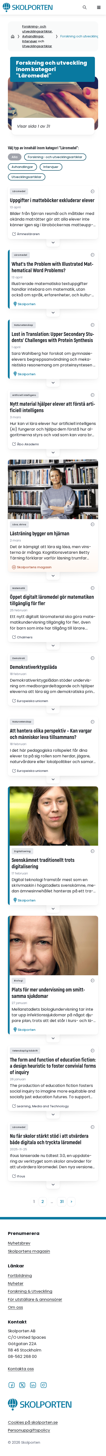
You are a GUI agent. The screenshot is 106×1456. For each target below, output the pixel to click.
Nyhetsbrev (19, 1243)
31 (62, 1201)
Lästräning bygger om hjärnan (39, 534)
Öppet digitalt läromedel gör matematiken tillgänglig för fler (52, 600)
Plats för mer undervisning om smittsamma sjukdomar (48, 993)
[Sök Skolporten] (85, 7)
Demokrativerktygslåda (33, 667)
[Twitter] (22, 1385)
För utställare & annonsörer (35, 1299)
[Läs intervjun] (53, 816)
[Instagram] (43, 1385)
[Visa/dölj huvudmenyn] (99, 7)
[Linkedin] (32, 1385)
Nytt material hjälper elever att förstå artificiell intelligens (52, 407)
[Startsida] (13, 36)
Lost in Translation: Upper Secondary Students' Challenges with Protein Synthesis (53, 337)
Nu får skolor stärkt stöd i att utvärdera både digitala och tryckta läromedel (49, 1139)
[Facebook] (11, 1385)
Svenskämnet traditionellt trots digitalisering (43, 863)
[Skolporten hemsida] (27, 7)
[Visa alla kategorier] (92, 191)
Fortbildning (20, 1275)
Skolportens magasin (29, 1251)
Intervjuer (29, 41)
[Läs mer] (53, 489)
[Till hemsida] (40, 1405)
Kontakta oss (21, 1369)
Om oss (15, 1307)
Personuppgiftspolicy (29, 1430)
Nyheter (15, 1283)
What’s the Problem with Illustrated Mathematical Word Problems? (52, 267)
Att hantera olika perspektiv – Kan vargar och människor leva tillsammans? (51, 734)
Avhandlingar (33, 36)
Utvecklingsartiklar (37, 46)
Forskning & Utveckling (30, 1291)
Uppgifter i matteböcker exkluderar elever (52, 200)
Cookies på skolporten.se (33, 1422)
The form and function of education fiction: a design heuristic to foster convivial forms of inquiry (53, 1066)
